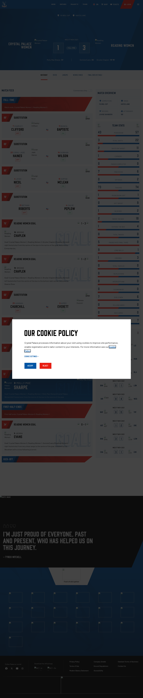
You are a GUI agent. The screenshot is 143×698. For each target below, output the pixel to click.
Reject (45, 366)
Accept (30, 366)
